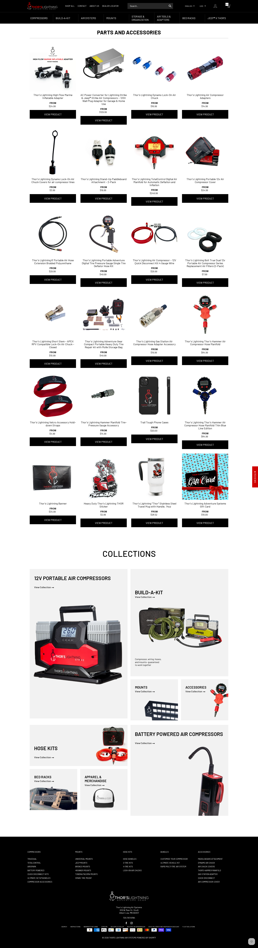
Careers (104, 927)
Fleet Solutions (188, 927)
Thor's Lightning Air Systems (122, 937)
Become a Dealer (117, 927)
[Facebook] (126, 923)
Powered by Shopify (146, 937)
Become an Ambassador (136, 927)
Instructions (75, 927)
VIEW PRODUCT (53, 114)
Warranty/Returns (91, 927)
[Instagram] (131, 923)
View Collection (42, 587)
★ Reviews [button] (255, 477)
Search (64, 927)
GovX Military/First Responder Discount (163, 927)
